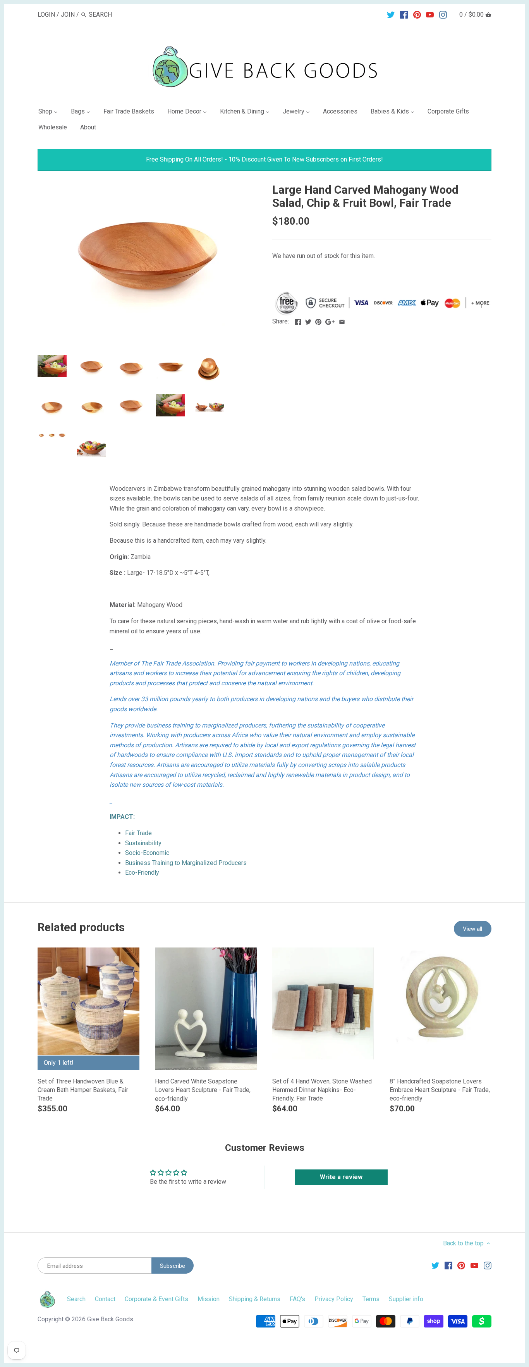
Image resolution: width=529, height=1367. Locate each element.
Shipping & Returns (254, 1299)
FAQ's (297, 1299)
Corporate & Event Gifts (156, 1299)
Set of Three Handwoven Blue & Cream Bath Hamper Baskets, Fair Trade (83, 1090)
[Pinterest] (417, 14)
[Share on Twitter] (308, 320)
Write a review (341, 1177)
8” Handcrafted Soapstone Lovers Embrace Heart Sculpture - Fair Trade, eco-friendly (440, 1090)
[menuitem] (51, 113)
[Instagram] (443, 14)
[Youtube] (430, 14)
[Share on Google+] (330, 320)
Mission (209, 1299)
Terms (371, 1299)
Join (68, 14)
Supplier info (406, 1299)
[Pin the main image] (318, 320)
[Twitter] (391, 14)
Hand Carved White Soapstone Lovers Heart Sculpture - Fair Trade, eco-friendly (203, 1090)
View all (472, 928)
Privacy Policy (333, 1299)
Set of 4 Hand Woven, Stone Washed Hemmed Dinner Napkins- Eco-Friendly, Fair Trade (322, 1090)
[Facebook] (404, 14)
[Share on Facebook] (298, 320)
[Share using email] (342, 320)
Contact (105, 1299)
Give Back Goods (110, 1319)
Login (46, 14)
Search (76, 1299)
